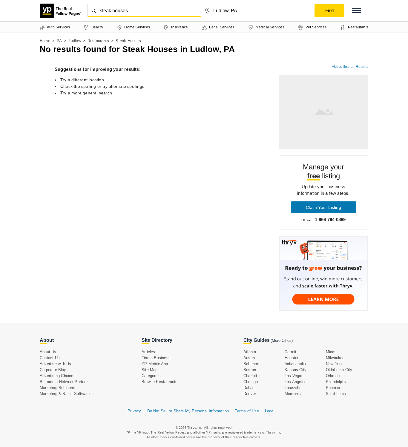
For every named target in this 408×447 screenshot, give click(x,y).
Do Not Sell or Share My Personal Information (188, 411)
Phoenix (333, 387)
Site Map (150, 370)
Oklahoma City (339, 370)
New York (334, 364)
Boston (249, 370)
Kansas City (295, 370)
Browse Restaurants (160, 381)
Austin (249, 358)
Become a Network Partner (64, 381)
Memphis (293, 393)
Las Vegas (294, 375)
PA (59, 41)
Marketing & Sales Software (65, 393)
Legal (269, 411)
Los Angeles (295, 381)
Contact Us (50, 358)
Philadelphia (336, 381)
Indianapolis (295, 364)
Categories (151, 375)
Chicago (250, 381)
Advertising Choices (58, 375)
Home (45, 41)
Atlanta (249, 352)
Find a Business (156, 358)
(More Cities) (282, 340)
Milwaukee (335, 358)
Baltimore (251, 364)
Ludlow (75, 41)
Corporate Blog (53, 370)
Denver (249, 393)
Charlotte (251, 375)
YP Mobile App (155, 364)
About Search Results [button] (350, 67)
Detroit (290, 352)
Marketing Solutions (57, 387)
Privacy (134, 411)
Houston (292, 358)
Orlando (333, 375)
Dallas (248, 387)
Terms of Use (247, 411)
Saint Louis (336, 393)
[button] (356, 10)
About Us (48, 352)
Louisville (293, 387)
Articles (148, 352)
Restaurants (98, 41)
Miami (331, 352)
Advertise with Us (55, 364)
